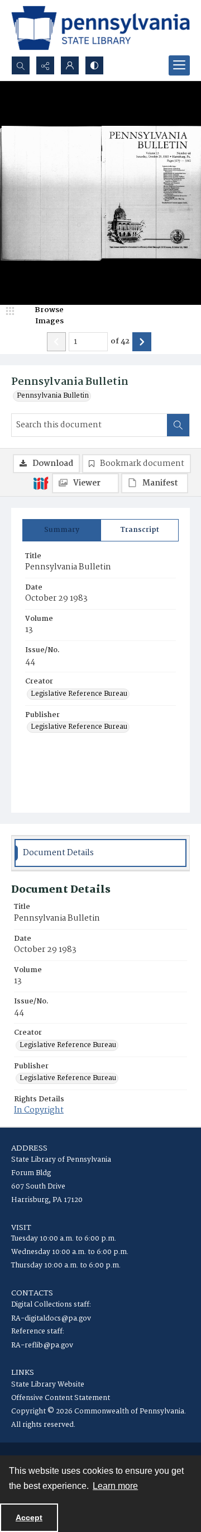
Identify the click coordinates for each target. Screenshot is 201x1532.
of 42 (120, 341)
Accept (29, 1517)
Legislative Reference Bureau (79, 694)
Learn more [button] (115, 1486)
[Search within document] (178, 425)
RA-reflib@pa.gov (42, 1345)
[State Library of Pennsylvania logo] (100, 28)
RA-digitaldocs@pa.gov (51, 1318)
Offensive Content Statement (60, 1398)
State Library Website (47, 1384)
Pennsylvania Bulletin (53, 396)
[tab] (61, 530)
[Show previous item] (56, 341)
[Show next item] (141, 341)
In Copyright (39, 1110)
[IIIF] (41, 482)
